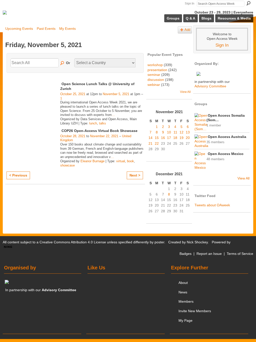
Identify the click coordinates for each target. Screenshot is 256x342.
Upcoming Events (19, 29)
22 (157, 143)
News (182, 292)
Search (248, 3)
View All (185, 92)
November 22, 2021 (104, 136)
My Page (185, 320)
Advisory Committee (210, 86)
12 (182, 132)
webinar (154, 85)
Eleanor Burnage (92, 161)
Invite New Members (194, 311)
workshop (155, 65)
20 (188, 138)
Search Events (62, 63)
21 (150, 143)
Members (186, 301)
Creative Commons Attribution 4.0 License (73, 242)
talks (102, 123)
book (130, 161)
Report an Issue (209, 254)
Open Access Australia (227, 137)
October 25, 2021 (72, 94)
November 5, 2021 (116, 94)
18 (175, 138)
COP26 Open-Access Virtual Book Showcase (100, 131)
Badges (186, 254)
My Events (67, 29)
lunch (93, 123)
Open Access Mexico (226, 154)
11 (175, 132)
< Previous (18, 175)
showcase (67, 165)
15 (157, 138)
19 (182, 138)
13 (188, 132)
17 (169, 138)
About (183, 283)
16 (163, 138)
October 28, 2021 (72, 136)
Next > (135, 175)
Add (187, 30)
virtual (120, 161)
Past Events (46, 29)
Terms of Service (240, 254)
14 (150, 138)
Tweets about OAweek (212, 205)
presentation (157, 70)
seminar (154, 75)
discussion (156, 80)
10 (169, 132)
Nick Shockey (197, 242)
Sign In (189, 3)
